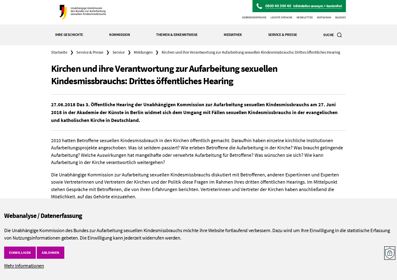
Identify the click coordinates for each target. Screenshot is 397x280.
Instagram (324, 17)
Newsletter (305, 17)
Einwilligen (20, 252)
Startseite (59, 52)
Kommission (119, 34)
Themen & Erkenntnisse (177, 34)
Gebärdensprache (254, 17)
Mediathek (233, 34)
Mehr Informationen (24, 265)
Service (118, 52)
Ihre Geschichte (69, 34)
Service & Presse (282, 34)
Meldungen (143, 52)
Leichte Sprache (281, 17)
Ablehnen (50, 252)
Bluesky (340, 17)
